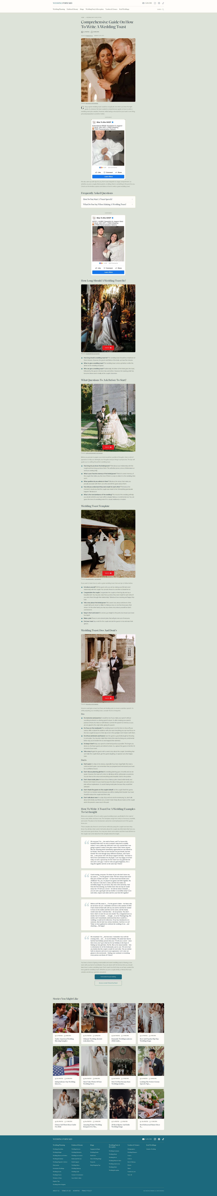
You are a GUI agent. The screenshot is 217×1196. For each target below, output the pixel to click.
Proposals (92, 1162)
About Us (56, 1191)
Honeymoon (56, 1165)
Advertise (76, 1191)
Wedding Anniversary (114, 1164)
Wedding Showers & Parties (60, 1155)
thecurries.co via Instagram (92, 103)
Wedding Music (113, 1154)
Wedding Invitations (58, 1159)
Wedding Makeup (76, 1168)
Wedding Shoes (76, 1165)
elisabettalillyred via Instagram (93, 353)
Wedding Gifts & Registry (59, 1184)
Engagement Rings (95, 1149)
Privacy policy (87, 1191)
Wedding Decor (113, 1157)
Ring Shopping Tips (95, 1165)
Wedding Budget (57, 1152)
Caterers (130, 1159)
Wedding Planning (59, 9)
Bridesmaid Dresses (77, 1159)
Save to (107, 347)
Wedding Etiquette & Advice (60, 1162)
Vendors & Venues (111, 9)
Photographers (131, 1149)
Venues (129, 1155)
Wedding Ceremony (114, 1151)
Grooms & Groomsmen (77, 1175)
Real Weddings (124, 9)
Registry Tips (56, 1181)
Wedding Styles (113, 1167)
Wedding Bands (94, 1152)
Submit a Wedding (151, 1149)
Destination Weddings (58, 1168)
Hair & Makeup (131, 1162)
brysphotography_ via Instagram (93, 579)
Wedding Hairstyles (77, 1152)
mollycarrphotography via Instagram (94, 453)
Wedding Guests (57, 1171)
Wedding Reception (114, 1170)
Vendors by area (132, 1171)
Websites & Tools (57, 1178)
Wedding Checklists (58, 1149)
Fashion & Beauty (72, 9)
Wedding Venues (57, 1175)
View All (130, 1175)
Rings (82, 9)
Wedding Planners (132, 1152)
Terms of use (66, 1191)
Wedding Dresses (76, 1149)
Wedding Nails (75, 1171)
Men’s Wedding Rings (95, 1159)
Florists (129, 1165)
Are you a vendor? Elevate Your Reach (108, 983)
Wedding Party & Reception (95, 9)
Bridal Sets (93, 1155)
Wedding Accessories (77, 1155)
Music (129, 1168)
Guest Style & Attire (76, 1178)
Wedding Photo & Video (115, 1160)
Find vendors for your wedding (108, 976)
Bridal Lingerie (75, 1162)
